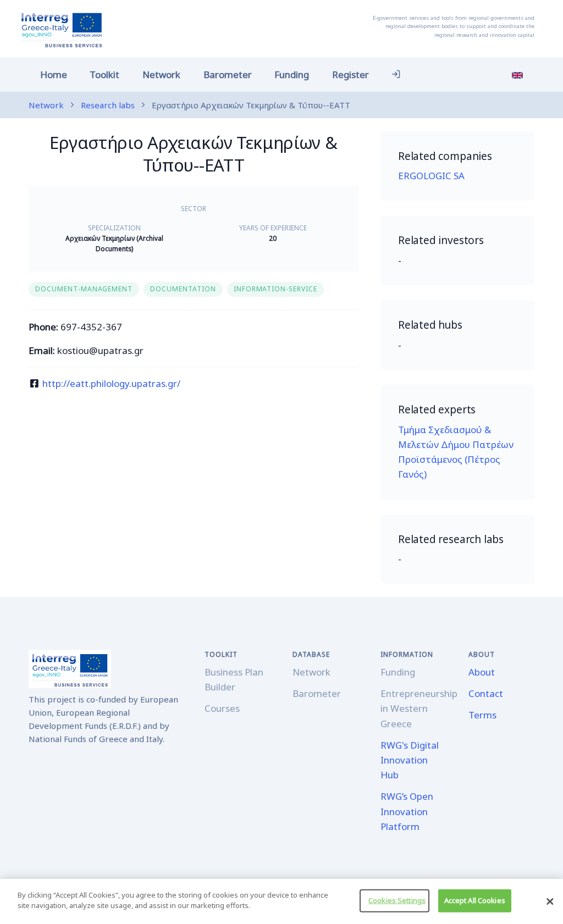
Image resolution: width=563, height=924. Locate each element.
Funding (291, 74)
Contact (485, 693)
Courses (222, 708)
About (481, 672)
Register (350, 74)
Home (53, 74)
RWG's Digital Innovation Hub (409, 760)
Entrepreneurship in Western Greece (418, 708)
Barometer (227, 74)
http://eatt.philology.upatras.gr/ (111, 383)
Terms (482, 715)
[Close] (550, 901)
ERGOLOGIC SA (431, 175)
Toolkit (104, 74)
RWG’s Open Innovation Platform (406, 811)
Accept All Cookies (474, 900)
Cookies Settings (397, 900)
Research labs (108, 104)
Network (161, 74)
